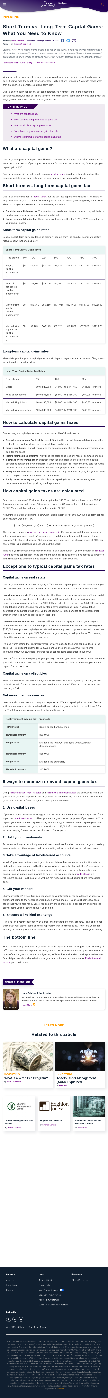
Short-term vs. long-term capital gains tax (35, 119)
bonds (62, 174)
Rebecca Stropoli (21, 44)
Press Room (11, 1285)
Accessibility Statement (49, 1300)
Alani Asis (63, 1085)
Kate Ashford (18, 41)
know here (60, 1389)
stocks (54, 174)
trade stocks (83, 874)
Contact (9, 1290)
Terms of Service (46, 1280)
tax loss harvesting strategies (25, 792)
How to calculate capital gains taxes (32, 125)
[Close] (4, 4)
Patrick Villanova (14, 1081)
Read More (27, 1005)
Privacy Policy (45, 1285)
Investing (11, 16)
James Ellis (82, 1128)
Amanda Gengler (49, 1125)
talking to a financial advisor (61, 792)
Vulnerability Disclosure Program (53, 1305)
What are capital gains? (26, 114)
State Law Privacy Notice (50, 1295)
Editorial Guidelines (79, 1280)
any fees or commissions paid (44, 532)
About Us (10, 1280)
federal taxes (39, 196)
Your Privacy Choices (48, 1290)
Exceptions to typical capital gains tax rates (36, 131)
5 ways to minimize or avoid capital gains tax (37, 137)
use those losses (23, 818)
